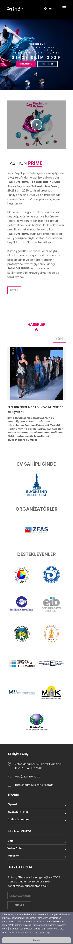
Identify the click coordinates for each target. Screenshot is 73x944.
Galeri (11, 840)
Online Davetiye (18, 819)
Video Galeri (15, 848)
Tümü (59, 338)
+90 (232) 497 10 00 (27, 776)
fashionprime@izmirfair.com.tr (34, 785)
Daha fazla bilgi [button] (42, 932)
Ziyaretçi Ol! (47, 64)
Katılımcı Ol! (25, 64)
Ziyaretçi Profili (17, 812)
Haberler (13, 855)
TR (50, 8)
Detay (14, 290)
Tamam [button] (36, 940)
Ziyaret (12, 804)
